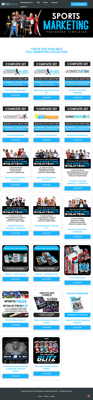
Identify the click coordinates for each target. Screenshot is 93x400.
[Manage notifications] (88, 396)
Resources (54, 2)
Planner (45, 2)
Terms (40, 396)
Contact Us (23, 7)
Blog (38, 2)
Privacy (46, 396)
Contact (52, 396)
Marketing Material (26, 2)
